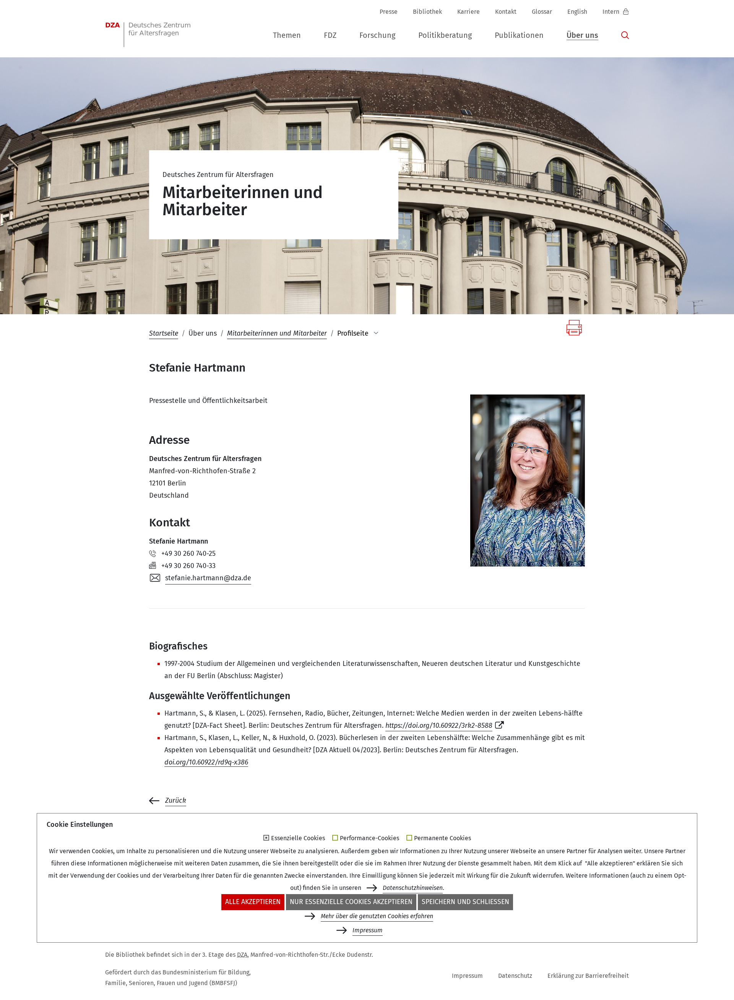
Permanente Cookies (442, 838)
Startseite (163, 333)
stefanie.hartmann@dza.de (208, 578)
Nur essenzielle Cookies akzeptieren (351, 902)
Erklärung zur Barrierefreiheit (588, 975)
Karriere (468, 11)
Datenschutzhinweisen (413, 887)
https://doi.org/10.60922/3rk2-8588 (438, 725)
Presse (389, 11)
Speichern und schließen (465, 902)
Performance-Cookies (369, 838)
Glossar (542, 11)
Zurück (175, 800)
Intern (611, 11)
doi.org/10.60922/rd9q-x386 (206, 762)
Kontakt (505, 11)
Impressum (467, 975)
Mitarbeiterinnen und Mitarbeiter (277, 333)
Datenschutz (515, 975)
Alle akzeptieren (253, 902)
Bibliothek (427, 11)
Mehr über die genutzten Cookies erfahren (377, 916)
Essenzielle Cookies (298, 838)
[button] (287, 36)
